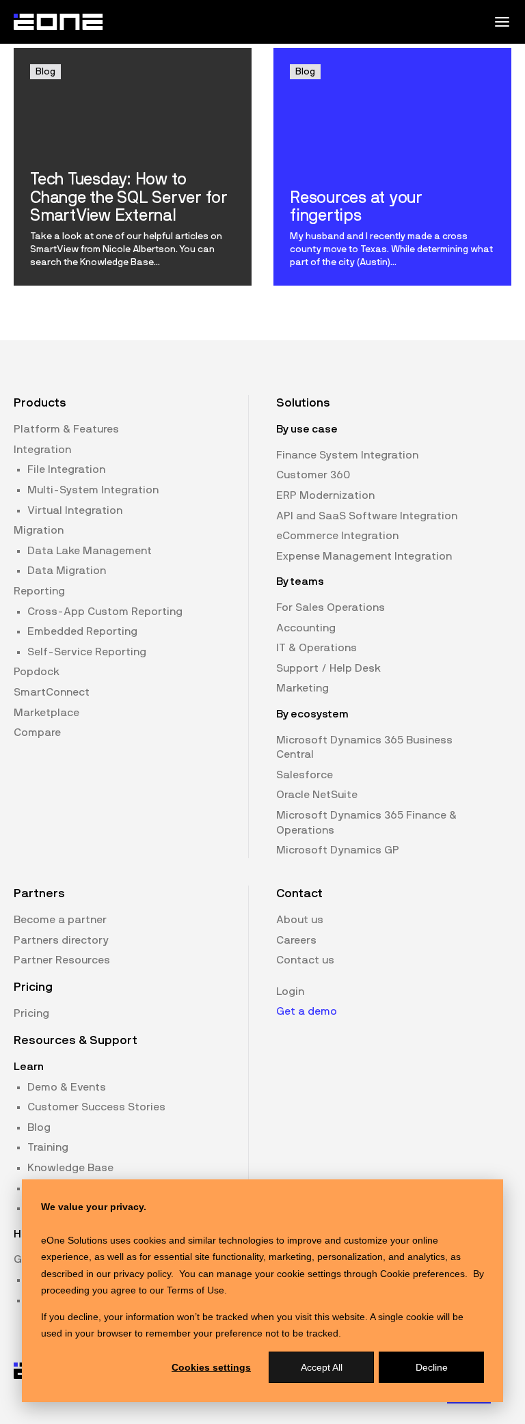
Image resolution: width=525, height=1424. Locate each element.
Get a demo (306, 1011)
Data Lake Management (89, 550)
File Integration (66, 469)
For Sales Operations (330, 607)
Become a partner (60, 919)
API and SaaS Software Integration (366, 515)
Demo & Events (66, 1087)
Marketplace (46, 712)
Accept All (321, 1367)
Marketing (302, 688)
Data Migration (66, 570)
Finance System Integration (347, 455)
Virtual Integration (74, 510)
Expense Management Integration (364, 556)
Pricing (31, 1013)
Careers (296, 940)
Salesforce (304, 774)
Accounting (306, 627)
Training (47, 1147)
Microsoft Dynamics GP (337, 850)
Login (290, 991)
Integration (42, 449)
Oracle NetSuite (317, 794)
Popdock (36, 671)
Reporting (39, 591)
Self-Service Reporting (86, 651)
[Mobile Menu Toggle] (501, 21)
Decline (432, 1367)
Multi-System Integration (93, 489)
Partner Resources (62, 960)
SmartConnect (52, 692)
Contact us (305, 960)
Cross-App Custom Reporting (105, 611)
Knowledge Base (70, 1167)
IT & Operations (316, 647)
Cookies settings (211, 1367)
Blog (39, 1127)
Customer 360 (313, 474)
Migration (39, 530)
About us (299, 919)
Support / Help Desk (328, 668)
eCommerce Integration (337, 535)
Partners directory (61, 940)
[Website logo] (59, 22)
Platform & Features (66, 429)
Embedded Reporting (82, 631)
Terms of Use (195, 1290)
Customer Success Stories (96, 1106)
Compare (37, 732)
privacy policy (142, 1273)
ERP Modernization (325, 495)
